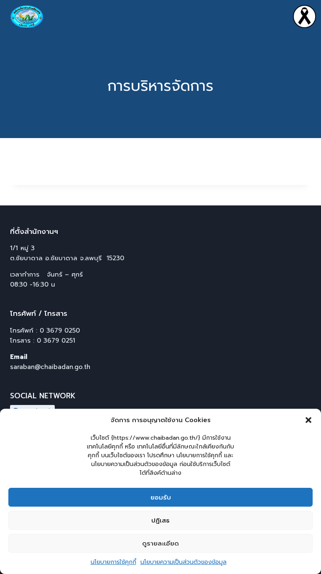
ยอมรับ (160, 497)
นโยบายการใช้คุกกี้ (113, 562)
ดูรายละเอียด (160, 543)
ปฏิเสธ (160, 520)
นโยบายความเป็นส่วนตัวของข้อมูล (183, 562)
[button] (308, 420)
